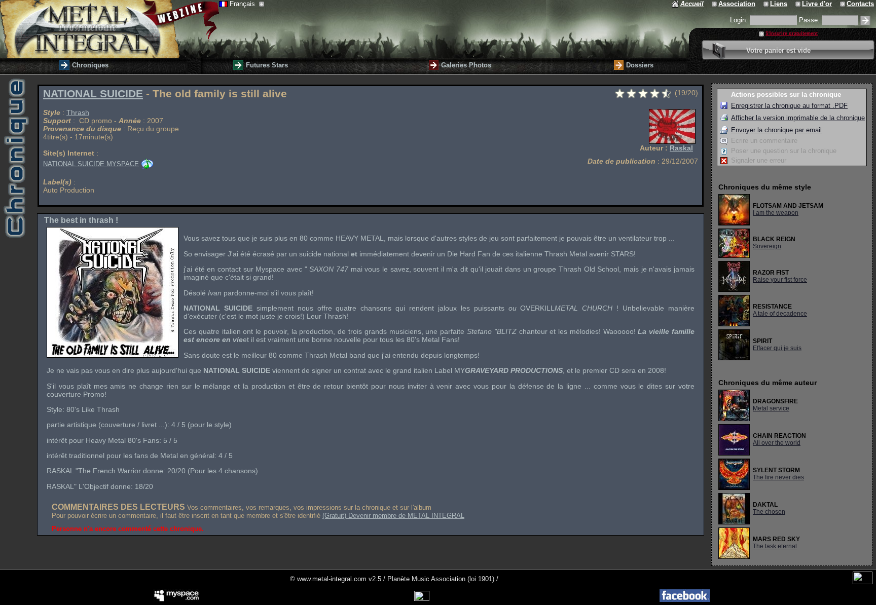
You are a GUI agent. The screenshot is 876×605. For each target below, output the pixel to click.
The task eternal (775, 546)
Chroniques (90, 65)
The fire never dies (778, 477)
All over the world (776, 442)
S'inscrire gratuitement (791, 33)
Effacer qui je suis (777, 348)
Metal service (771, 408)
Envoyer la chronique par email (776, 130)
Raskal (681, 148)
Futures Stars (267, 65)
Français (243, 4)
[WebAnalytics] (862, 582)
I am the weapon (775, 212)
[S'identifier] (865, 20)
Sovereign (767, 246)
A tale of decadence (780, 313)
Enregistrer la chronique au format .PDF (789, 105)
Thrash (77, 112)
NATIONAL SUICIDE (93, 94)
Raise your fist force (780, 279)
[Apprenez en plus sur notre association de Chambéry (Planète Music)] (715, 4)
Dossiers (639, 65)
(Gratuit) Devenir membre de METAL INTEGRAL (393, 515)
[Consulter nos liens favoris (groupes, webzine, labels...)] (766, 4)
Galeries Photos (466, 65)
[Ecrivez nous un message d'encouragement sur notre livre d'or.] (798, 4)
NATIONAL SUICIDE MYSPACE (91, 164)
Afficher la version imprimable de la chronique (798, 118)
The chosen (769, 511)
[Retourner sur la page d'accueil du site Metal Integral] (109, 29)
